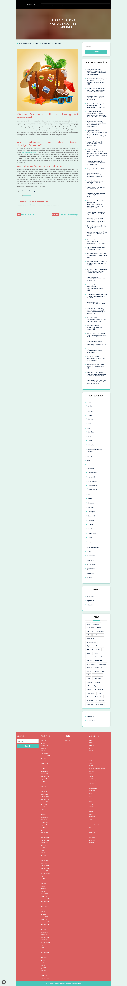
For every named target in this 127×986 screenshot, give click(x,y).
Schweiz (90, 525)
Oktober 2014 (44, 940)
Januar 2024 (44, 763)
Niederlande (91, 556)
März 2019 (43, 858)
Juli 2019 (43, 848)
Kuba (89, 423)
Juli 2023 (43, 768)
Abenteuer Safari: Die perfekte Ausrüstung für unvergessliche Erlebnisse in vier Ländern (96, 114)
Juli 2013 (43, 960)
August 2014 (44, 945)
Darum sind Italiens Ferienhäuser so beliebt (95, 357)
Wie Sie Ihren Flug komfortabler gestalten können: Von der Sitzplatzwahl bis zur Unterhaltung (97, 152)
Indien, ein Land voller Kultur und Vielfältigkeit (96, 194)
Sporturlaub (91, 569)
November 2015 (45, 924)
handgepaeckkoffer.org (29, 153)
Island (90, 494)
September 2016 (45, 904)
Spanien (90, 529)
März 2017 (43, 891)
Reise (88, 675)
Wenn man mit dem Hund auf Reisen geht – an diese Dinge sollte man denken (96, 123)
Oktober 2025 (44, 745)
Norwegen (91, 512)
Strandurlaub (99, 689)
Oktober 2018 (44, 871)
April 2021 (43, 814)
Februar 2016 (44, 917)
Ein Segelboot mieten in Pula (96, 226)
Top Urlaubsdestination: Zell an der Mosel (96, 248)
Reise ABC (65, 6)
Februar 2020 (44, 832)
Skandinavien (91, 564)
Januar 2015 (44, 934)
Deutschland (92, 473)
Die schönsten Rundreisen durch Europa (95, 365)
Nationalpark (91, 664)
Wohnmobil (99, 704)
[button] (4, 982)
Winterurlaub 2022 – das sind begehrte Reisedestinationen (96, 334)
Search (96, 52)
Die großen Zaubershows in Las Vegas (96, 182)
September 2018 (45, 873)
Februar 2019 (44, 860)
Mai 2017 (43, 886)
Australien (90, 456)
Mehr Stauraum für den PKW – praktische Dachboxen (97, 254)
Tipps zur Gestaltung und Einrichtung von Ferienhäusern (95, 105)
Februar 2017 (44, 894)
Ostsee (96, 671)
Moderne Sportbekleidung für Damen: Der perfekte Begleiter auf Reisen (97, 80)
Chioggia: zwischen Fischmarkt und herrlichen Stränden (95, 175)
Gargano (90, 169)
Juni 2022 (43, 784)
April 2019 (43, 855)
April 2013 (43, 968)
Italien (90, 499)
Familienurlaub (98, 635)
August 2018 (44, 876)
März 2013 (43, 970)
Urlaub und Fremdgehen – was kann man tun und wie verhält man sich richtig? (95, 310)
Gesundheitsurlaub (93, 547)
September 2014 (45, 942)
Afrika (89, 403)
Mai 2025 (43, 751)
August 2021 (44, 804)
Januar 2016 (44, 919)
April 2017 (43, 888)
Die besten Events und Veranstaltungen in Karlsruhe (96, 162)
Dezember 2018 (45, 866)
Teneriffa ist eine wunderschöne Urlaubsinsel (96, 278)
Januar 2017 (44, 896)
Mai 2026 (43, 740)
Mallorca (89, 660)
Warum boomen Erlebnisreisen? (92, 303)
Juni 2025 (43, 748)
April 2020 (43, 830)
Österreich (91, 516)
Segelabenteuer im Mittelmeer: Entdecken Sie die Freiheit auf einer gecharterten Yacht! (97, 133)
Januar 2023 (44, 774)
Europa (89, 465)
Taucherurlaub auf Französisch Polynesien (94, 326)
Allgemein (90, 411)
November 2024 (45, 756)
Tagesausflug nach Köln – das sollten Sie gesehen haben (97, 262)
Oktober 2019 (44, 842)
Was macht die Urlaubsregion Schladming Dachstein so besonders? (97, 271)
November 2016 (45, 901)
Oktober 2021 (44, 802)
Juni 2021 (43, 809)
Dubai (88, 461)
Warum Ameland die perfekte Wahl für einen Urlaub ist (97, 233)
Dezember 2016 (45, 899)
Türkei (90, 538)
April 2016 (43, 914)
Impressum (56, 6)
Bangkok (91, 432)
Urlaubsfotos (98, 697)
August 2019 (44, 845)
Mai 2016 (43, 911)
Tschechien (92, 533)
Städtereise (90, 573)
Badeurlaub (90, 628)
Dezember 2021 (45, 797)
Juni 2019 (43, 850)
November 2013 (45, 952)
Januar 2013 (44, 975)
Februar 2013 (44, 973)
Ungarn (90, 542)
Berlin (99, 628)
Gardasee (90, 649)
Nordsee (89, 668)
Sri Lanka (91, 445)
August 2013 (44, 957)
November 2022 (45, 776)
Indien (90, 436)
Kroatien (91, 503)
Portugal (91, 520)
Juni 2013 (43, 963)
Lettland (90, 507)
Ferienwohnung (91, 642)
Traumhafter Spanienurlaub (96, 187)
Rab (103, 671)
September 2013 (45, 955)
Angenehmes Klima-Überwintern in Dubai (94, 350)
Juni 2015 (43, 927)
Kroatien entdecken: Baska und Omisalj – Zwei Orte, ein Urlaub (96, 90)
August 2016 (44, 906)
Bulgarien (91, 468)
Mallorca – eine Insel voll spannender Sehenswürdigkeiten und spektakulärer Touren (95, 203)
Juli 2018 (43, 878)
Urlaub (89, 697)
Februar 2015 (44, 932)
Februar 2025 (44, 753)
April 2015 (43, 929)
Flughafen (90, 646)
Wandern (90, 577)
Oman (90, 441)
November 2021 (45, 799)
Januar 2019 (44, 863)
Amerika (89, 416)
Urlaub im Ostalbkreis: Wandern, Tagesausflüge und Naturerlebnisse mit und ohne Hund (97, 71)
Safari (88, 678)
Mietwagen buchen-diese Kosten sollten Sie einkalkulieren (95, 241)
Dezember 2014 (45, 937)
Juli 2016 (43, 909)
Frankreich (91, 477)
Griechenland (92, 481)
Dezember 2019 (45, 837)
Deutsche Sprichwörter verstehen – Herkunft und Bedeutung (95, 343)
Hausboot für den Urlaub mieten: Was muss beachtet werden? (96, 374)
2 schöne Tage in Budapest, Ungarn (96, 213)
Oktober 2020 (44, 822)
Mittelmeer (98, 660)
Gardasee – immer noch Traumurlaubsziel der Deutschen (95, 220)
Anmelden (67, 740)
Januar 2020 (44, 835)
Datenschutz (46, 6)
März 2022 (43, 789)
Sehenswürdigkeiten (93, 686)
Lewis (103, 657)
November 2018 (45, 868)
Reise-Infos (27, 195)
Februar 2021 (44, 817)
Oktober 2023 (44, 766)
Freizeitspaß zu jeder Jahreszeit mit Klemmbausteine (94, 286)
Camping (90, 631)
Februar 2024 (44, 761)
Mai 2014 (43, 950)
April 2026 (43, 743)
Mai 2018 (43, 881)
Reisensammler (31, 4)
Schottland (93, 489)
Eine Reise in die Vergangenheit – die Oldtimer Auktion (97, 319)
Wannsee (90, 704)
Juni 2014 (43, 947)
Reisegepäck (33, 191)
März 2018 (43, 883)
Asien (88, 429)
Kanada (90, 419)
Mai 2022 (43, 786)
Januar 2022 (44, 794)
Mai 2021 (43, 812)
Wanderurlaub (100, 700)
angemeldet (29, 205)
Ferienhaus (90, 638)
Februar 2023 (44, 771)
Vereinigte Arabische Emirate (95, 450)
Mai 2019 (43, 853)
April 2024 (43, 758)
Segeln (97, 682)
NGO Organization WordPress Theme (58, 984)
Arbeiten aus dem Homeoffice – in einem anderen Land (97, 295)
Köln (96, 657)
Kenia (90, 406)
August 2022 (44, 779)
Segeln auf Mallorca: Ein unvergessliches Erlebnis (95, 143)
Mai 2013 (43, 965)
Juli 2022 (43, 781)
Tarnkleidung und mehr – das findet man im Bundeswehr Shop (96, 382)
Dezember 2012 (45, 978)
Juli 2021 (43, 807)
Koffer (24, 191)
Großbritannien (93, 486)
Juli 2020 (43, 827)
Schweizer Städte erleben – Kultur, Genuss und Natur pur (96, 97)
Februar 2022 (44, 791)
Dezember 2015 (45, 922)
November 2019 (45, 840)
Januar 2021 (44, 820)
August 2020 (44, 825)
